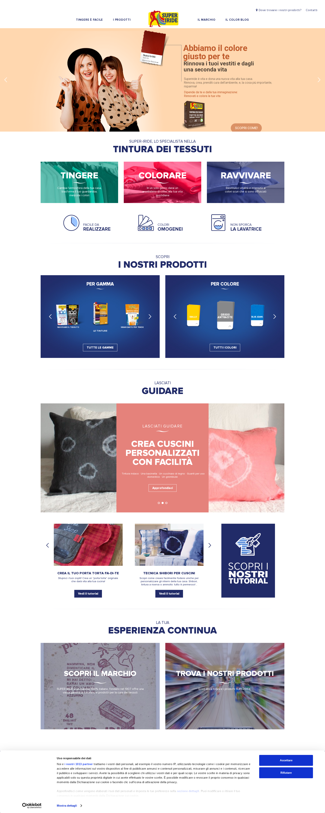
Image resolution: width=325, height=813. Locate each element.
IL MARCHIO (207, 19)
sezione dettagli (188, 791)
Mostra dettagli (67, 805)
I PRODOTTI (122, 19)
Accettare (286, 760)
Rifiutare (286, 772)
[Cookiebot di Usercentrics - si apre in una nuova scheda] (31, 805)
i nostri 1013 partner (79, 764)
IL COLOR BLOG (237, 19)
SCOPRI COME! (246, 121)
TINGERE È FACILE (89, 19)
